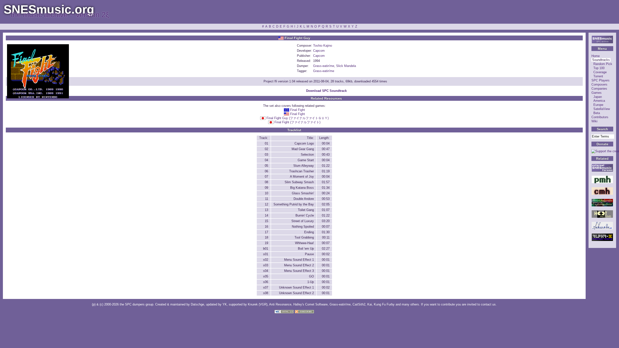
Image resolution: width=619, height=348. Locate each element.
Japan (597, 97)
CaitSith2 (359, 304)
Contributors (599, 117)
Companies (599, 88)
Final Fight (297, 110)
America (599, 100)
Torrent (598, 76)
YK (224, 304)
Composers (599, 84)
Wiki (594, 121)
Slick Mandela (346, 66)
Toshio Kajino (322, 45)
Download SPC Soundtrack (326, 91)
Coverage (600, 72)
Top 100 (598, 68)
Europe (598, 105)
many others (410, 304)
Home (595, 56)
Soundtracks (601, 60)
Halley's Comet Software (310, 304)
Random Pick (602, 64)
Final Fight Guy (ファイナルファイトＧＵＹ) (297, 118)
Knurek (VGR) (257, 304)
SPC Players (600, 80)
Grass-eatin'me (323, 66)
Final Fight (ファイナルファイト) (297, 122)
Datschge (197, 304)
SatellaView (601, 109)
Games (596, 92)
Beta (596, 113)
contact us (488, 304)
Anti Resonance (280, 304)
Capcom (319, 50)
